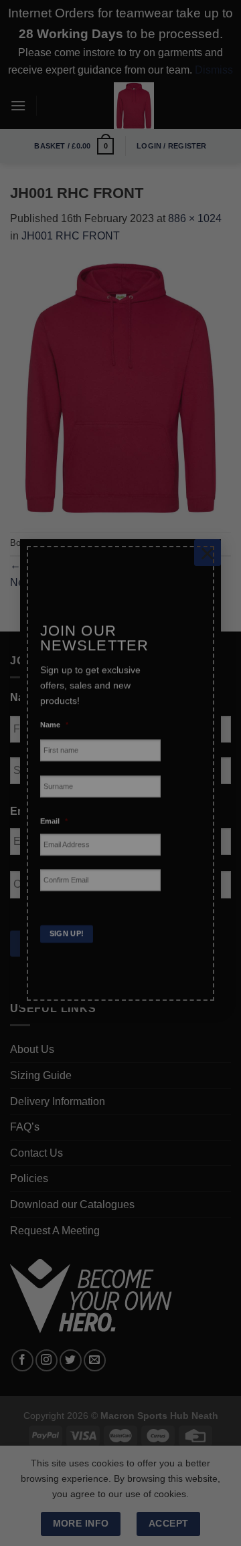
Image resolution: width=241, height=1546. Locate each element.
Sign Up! (67, 924)
